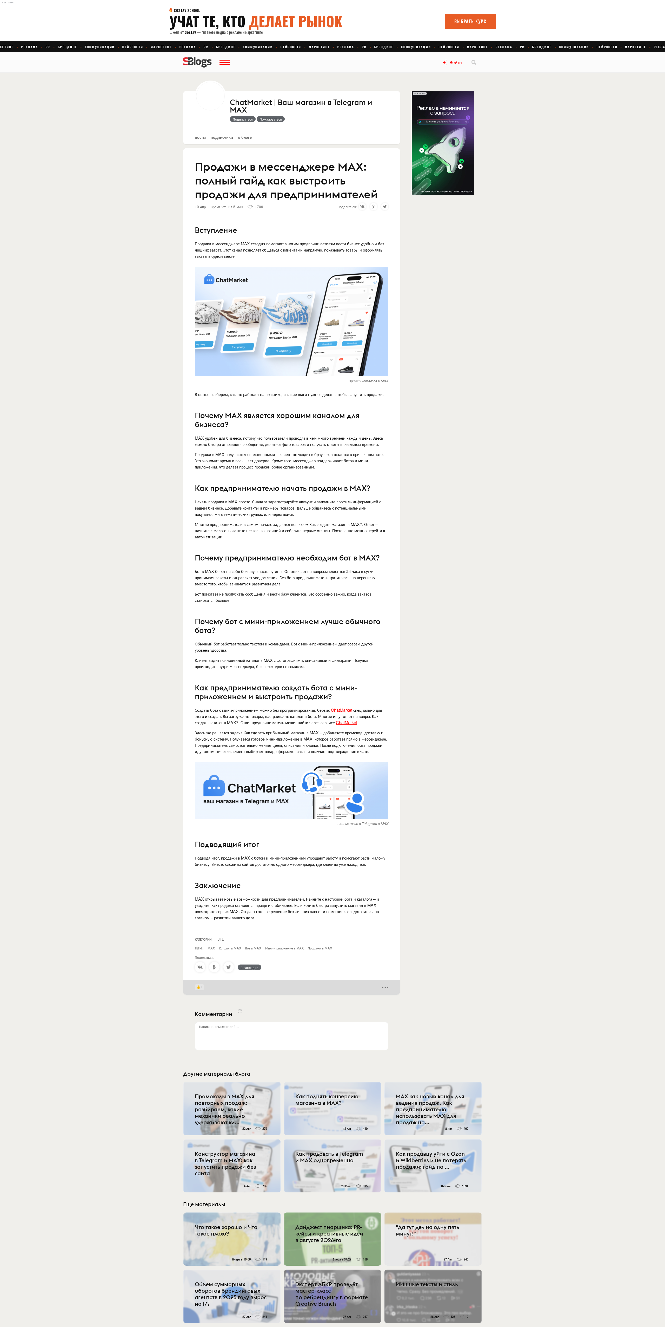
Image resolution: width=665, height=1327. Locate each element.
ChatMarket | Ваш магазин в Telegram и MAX (301, 106)
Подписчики (222, 137)
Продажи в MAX (320, 948)
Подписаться (243, 119)
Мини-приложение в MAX (284, 948)
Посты (200, 137)
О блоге (245, 137)
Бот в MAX (253, 948)
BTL (220, 939)
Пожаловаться (271, 119)
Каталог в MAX (230, 948)
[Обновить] (239, 1011)
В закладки (249, 967)
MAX (211, 948)
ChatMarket (341, 710)
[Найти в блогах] (474, 62)
